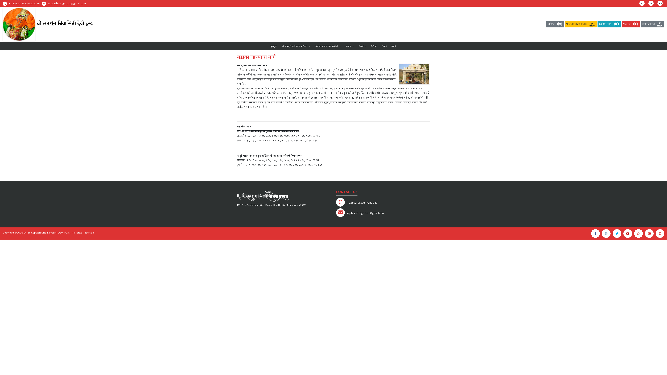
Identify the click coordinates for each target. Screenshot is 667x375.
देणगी (384, 46)
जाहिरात (552, 24)
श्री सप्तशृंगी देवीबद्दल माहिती (295, 46)
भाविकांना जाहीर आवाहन (577, 24)
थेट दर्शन (627, 24)
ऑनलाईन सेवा (649, 24)
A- (642, 3)
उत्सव (349, 46)
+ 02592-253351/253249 (24, 3)
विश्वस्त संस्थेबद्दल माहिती (327, 46)
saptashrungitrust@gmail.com (67, 3)
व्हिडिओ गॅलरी (606, 24)
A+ (660, 3)
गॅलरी (362, 46)
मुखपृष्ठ (273, 46)
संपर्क (394, 46)
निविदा (374, 46)
